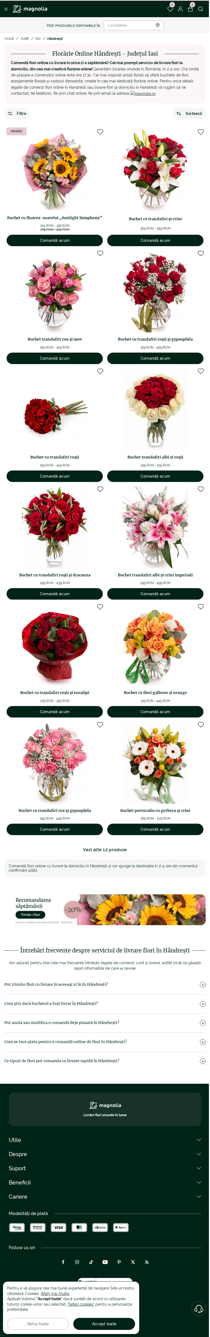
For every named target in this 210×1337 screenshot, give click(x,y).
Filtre (21, 113)
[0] (170, 9)
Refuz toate (38, 1324)
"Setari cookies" (80, 1304)
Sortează (194, 113)
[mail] (143, 93)
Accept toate (104, 1324)
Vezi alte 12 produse (105, 849)
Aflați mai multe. (55, 1293)
